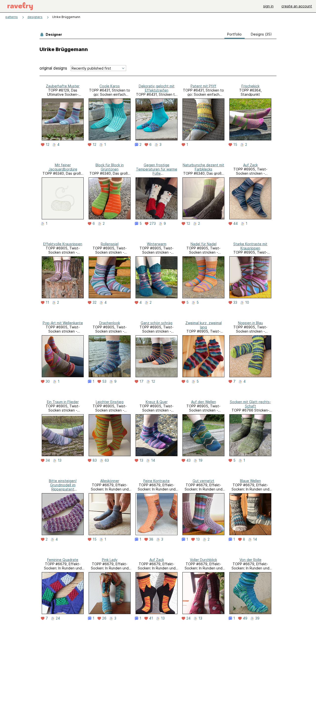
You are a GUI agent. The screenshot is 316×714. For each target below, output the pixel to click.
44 (235, 223)
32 (95, 302)
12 (47, 145)
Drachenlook (109, 323)
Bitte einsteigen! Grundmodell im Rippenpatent (63, 485)
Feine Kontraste (156, 481)
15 (235, 145)
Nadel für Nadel (204, 244)
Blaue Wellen (250, 481)
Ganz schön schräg (156, 323)
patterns (11, 17)
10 (247, 302)
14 (153, 460)
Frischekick (250, 86)
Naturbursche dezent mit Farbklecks (203, 167)
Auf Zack (250, 165)
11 (47, 302)
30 (48, 381)
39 (257, 618)
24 (58, 618)
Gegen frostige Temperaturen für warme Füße (156, 169)
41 (151, 618)
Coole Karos (109, 86)
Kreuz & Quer (157, 402)
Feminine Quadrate (62, 560)
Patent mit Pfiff (203, 86)
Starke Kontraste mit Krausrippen (250, 246)
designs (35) (261, 34)
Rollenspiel (109, 244)
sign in (268, 6)
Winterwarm (156, 244)
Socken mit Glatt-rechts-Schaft (250, 404)
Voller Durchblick (203, 560)
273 (153, 223)
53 (104, 381)
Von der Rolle (250, 560)
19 (200, 460)
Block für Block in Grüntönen (110, 167)
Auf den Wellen (203, 402)
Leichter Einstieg (109, 402)
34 (48, 460)
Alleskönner (109, 481)
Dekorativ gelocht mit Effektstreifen (157, 88)
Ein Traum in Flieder (63, 402)
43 (188, 460)
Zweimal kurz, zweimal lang (203, 325)
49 (245, 618)
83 (95, 460)
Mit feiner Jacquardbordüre (62, 167)
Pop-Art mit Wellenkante (63, 323)
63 (107, 460)
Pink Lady (110, 560)
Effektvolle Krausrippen (62, 244)
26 (104, 618)
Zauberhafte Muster (62, 86)
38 (151, 539)
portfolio (234, 34)
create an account (296, 6)
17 (141, 381)
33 (235, 302)
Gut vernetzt (203, 481)
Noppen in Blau (250, 323)
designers (34, 17)
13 (59, 460)
